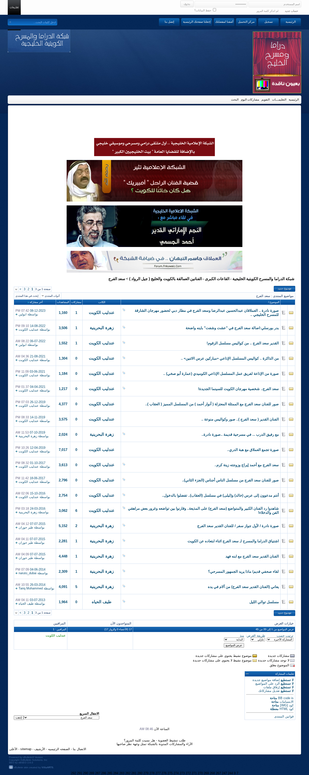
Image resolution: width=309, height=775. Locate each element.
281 (133, 773)
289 (91, 773)
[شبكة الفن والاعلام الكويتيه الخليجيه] (154, 200)
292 (73, 773)
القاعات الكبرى (217, 279)
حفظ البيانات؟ (203, 10)
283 (121, 773)
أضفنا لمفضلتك (224, 21)
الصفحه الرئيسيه (59, 749)
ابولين (23, 314)
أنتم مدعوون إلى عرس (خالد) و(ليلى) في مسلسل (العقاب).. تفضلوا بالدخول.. (220, 495)
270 (200, 773)
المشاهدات (63, 302)
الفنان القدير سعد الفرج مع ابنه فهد (252, 556)
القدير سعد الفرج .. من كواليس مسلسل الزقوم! (243, 343)
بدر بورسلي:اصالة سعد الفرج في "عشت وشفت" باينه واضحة (232, 328)
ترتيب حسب (285, 635)
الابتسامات (287, 701)
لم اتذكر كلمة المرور (267, 10)
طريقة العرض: (255, 635)
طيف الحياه (102, 602)
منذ (242, 635)
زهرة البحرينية (102, 328)
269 (206, 773)
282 (127, 773)
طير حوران (26, 527)
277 (158, 773)
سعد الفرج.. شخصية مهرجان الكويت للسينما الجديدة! (238, 389)
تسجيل (268, 21)
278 (151, 773)
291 (79, 773)
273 (182, 773)
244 (230, 773)
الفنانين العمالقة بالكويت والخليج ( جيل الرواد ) (165, 279)
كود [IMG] (287, 705)
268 (212, 773)
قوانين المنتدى (284, 716)
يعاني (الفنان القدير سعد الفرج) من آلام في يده (243, 587)
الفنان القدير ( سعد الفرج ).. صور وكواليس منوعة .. (240, 419)
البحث (235, 99)
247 (224, 773)
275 (170, 773)
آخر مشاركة (36, 302)
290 (85, 773)
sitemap (25, 749)
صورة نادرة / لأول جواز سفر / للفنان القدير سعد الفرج (238, 526)
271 (194, 773)
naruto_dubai (27, 573)
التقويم (265, 99)
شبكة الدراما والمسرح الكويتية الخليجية (263, 279)
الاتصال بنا (79, 749)
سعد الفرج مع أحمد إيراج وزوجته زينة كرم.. (247, 465)
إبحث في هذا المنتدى (26, 295)
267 (218, 773)
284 (115, 773)
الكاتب (101, 302)
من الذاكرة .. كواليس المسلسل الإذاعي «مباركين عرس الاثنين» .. (230, 358)
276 (164, 773)
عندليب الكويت (101, 312)
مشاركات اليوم (250, 99)
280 (139, 773)
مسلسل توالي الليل (264, 602)
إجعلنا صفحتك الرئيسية (197, 21)
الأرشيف (39, 749)
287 (97, 773)
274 (176, 773)
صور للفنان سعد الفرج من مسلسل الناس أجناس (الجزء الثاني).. (230, 480)
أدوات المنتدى (52, 295)
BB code (284, 698)
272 (188, 773)
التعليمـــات (279, 99)
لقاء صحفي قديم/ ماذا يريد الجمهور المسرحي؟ (243, 571)
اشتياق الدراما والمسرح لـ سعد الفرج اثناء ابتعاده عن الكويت (233, 541)
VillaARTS (47, 767)
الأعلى (13, 749)
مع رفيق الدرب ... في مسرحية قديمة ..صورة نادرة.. (240, 434)
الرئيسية (291, 21)
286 (103, 773)
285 (109, 773)
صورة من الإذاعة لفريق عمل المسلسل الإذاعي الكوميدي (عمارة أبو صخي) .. (221, 374)
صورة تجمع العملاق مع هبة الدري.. (253, 450)
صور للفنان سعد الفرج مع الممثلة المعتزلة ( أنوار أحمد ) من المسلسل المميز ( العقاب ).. (212, 404)
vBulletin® (28, 757)
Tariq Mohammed (31, 588)
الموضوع (274, 302)
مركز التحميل (246, 21)
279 (145, 773)
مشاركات (76, 302)
